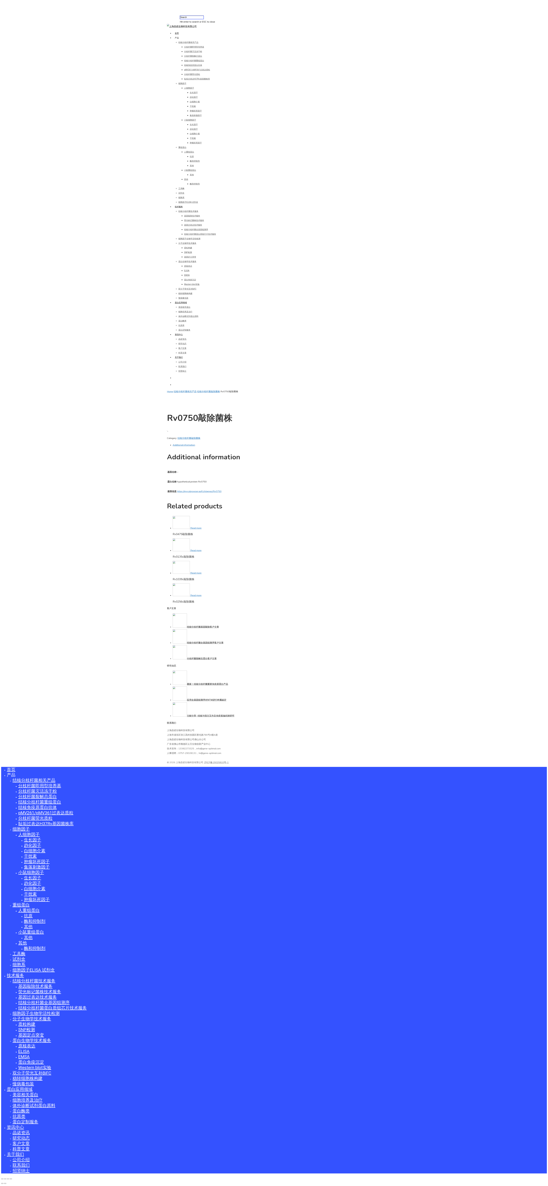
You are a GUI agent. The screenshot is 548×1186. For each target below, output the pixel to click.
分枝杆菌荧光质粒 (192, 74)
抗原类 (181, 325)
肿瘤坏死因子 (196, 111)
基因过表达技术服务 (193, 225)
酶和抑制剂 (195, 161)
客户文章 (182, 348)
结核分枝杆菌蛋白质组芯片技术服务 (200, 234)
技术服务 (179, 207)
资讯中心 (179, 334)
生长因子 (194, 92)
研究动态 (182, 344)
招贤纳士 (182, 371)
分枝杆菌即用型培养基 (194, 47)
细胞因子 (182, 83)
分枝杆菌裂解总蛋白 (193, 56)
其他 (192, 165)
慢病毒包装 (183, 298)
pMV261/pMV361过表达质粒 (197, 70)
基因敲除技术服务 (192, 216)
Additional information (184, 445)
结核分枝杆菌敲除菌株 (208, 391)
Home (170, 391)
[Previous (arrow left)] (2, 1183)
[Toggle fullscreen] (8, 1178)
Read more (196, 528)
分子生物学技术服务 (187, 243)
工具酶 (181, 188)
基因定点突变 (190, 257)
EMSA (187, 275)
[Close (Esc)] (2, 1178)
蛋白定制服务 (184, 330)
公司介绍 (182, 362)
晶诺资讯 (182, 339)
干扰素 (193, 106)
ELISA (186, 270)
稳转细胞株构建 (185, 293)
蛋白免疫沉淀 (190, 280)
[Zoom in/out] (11, 1178)
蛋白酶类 (182, 321)
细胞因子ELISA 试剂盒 (188, 202)
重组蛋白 (182, 147)
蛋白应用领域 (181, 302)
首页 (177, 33)
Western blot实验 (192, 284)
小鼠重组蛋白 (190, 170)
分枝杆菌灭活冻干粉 (193, 51)
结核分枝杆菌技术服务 (188, 211)
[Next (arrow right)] (5, 1183)
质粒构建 (188, 248)
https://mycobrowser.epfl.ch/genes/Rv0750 (199, 491)
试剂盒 (181, 193)
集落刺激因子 (196, 115)
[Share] (5, 1178)
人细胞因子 (189, 88)
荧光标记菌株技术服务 (194, 220)
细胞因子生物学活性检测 (189, 239)
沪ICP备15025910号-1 (216, 762)
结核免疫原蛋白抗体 (193, 65)
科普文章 (182, 353)
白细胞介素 (195, 102)
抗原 (192, 156)
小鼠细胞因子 (190, 120)
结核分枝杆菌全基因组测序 (196, 229)
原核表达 (188, 266)
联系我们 (182, 366)
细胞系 (181, 197)
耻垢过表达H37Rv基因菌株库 (197, 79)
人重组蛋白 (189, 152)
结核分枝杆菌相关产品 (188, 42)
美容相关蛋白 (184, 307)
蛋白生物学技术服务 (187, 261)
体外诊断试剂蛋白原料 (188, 316)
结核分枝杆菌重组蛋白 (194, 60)
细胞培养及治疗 (185, 312)
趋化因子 (194, 97)
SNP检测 (188, 252)
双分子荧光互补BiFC (187, 289)
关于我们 (179, 357)
